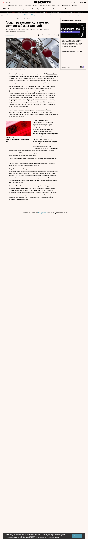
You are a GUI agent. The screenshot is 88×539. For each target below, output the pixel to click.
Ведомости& (40, 9)
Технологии (51, 6)
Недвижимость (66, 6)
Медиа (58, 6)
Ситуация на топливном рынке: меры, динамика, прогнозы (66, 15)
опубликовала (39, 97)
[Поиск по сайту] (75, 2)
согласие (32, 536)
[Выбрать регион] (71, 2)
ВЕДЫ (4, 9)
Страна (61, 9)
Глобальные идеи (12, 6)
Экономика (28, 6)
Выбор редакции (10, 15)
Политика (74, 6)
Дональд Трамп (52, 74)
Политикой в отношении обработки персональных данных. (42, 537)
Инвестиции (43, 6)
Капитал (55, 9)
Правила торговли (13, 9)
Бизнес (21, 6)
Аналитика (49, 9)
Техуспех (79, 9)
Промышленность (70, 9)
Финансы (35, 6)
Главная (8, 19)
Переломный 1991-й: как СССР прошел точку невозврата (32, 15)
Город (33, 9)
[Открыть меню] (85, 2)
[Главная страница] (42, 2)
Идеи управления (25, 9)
